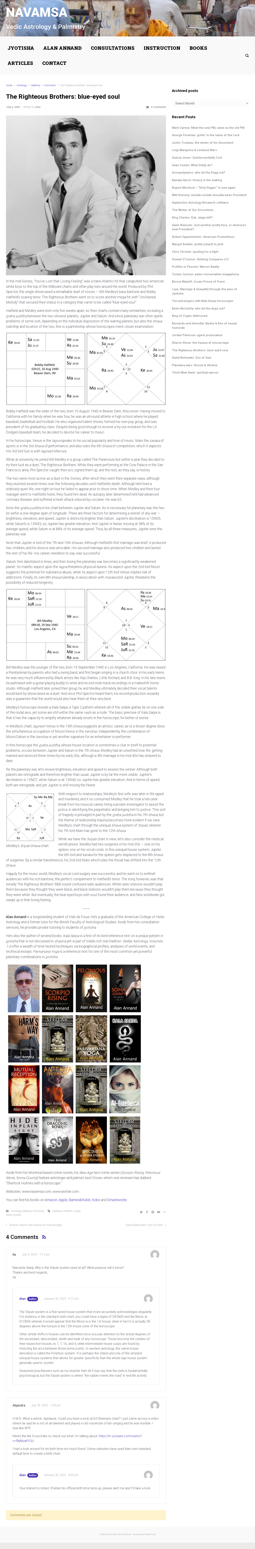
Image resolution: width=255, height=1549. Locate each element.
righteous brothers (62, 1210)
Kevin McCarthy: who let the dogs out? (198, 308)
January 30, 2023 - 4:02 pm (61, 1475)
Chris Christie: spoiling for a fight (195, 252)
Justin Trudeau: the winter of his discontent (202, 142)
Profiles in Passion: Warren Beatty (195, 266)
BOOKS (198, 48)
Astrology (22, 85)
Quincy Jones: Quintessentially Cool (197, 157)
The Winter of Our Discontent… (193, 210)
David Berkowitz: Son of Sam (144, 1225)
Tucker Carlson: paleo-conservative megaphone (205, 274)
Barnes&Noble (80, 1200)
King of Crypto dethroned (189, 316)
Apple (63, 1200)
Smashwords (117, 1200)
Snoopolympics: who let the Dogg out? (198, 172)
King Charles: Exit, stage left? (192, 217)
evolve (103, 1534)
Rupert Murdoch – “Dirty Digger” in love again (203, 187)
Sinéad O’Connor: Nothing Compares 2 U (200, 259)
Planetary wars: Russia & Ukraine (195, 365)
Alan (37, 106)
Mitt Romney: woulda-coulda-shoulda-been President (209, 195)
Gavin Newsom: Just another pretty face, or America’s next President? (209, 227)
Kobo (96, 1200)
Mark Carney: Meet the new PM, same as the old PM (208, 128)
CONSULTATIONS (112, 48)
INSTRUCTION (162, 48)
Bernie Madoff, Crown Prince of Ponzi (198, 281)
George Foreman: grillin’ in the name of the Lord (205, 135)
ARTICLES (20, 63)
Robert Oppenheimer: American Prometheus (203, 237)
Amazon (51, 1200)
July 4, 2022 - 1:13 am (36, 1254)
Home (9, 85)
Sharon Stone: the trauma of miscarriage (35, 1225)
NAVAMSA (36, 12)
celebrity (35, 85)
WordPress (150, 1534)
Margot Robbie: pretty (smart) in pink (197, 244)
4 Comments (158, 106)
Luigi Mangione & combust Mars (194, 150)
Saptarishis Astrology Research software (200, 202)
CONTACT (54, 63)
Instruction (50, 85)
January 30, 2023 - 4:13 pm (61, 1298)
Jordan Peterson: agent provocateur (197, 335)
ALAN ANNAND (62, 48)
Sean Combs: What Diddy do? (192, 165)
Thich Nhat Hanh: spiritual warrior (195, 372)
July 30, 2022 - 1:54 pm (46, 1405)
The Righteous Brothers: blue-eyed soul (200, 350)
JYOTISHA (21, 48)
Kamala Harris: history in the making (197, 180)
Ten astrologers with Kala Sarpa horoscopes (202, 301)
